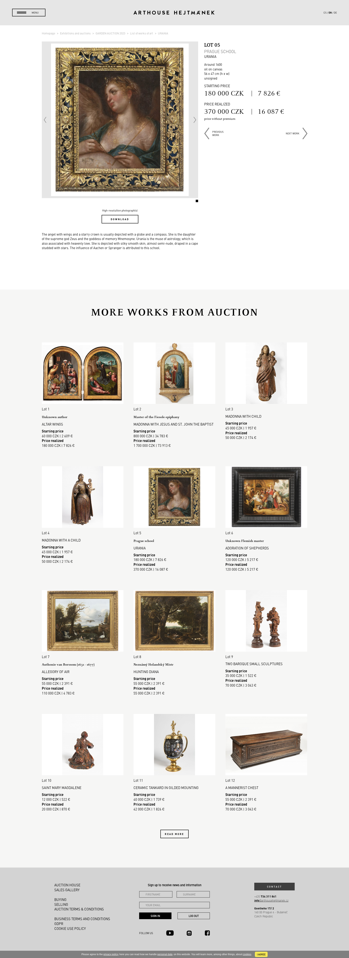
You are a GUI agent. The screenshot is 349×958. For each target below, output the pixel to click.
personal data (164, 954)
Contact (274, 886)
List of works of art (142, 33)
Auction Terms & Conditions (79, 909)
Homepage (49, 33)
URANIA (163, 33)
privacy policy (110, 954)
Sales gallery (67, 889)
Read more (174, 834)
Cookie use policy (70, 928)
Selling (61, 904)
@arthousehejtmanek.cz (271, 900)
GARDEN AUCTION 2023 (111, 33)
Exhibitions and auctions (75, 33)
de (335, 12)
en (330, 12)
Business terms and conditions (82, 918)
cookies (247, 954)
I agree (261, 954)
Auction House (67, 885)
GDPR (58, 923)
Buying (60, 899)
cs (325, 12)
